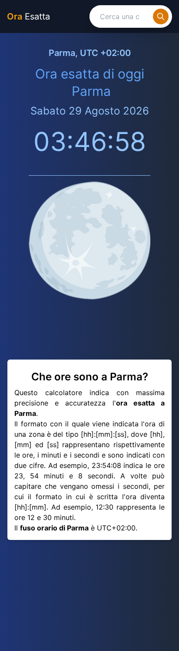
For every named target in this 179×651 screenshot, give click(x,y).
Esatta (28, 16)
